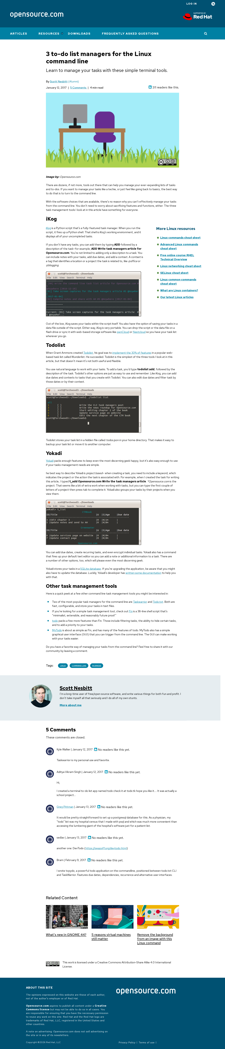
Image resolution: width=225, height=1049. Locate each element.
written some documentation (143, 573)
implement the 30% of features (131, 352)
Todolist (88, 352)
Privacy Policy (127, 1042)
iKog (48, 228)
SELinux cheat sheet (174, 273)
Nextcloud (139, 332)
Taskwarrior (140, 602)
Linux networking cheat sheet (180, 266)
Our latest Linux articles (176, 297)
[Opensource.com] (37, 15)
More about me (71, 705)
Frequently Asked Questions (130, 33)
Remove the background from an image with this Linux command (155, 939)
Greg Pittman (65, 807)
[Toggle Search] (205, 33)
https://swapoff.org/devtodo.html (106, 848)
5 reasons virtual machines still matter (111, 937)
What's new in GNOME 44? (66, 935)
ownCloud (123, 332)
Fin (131, 611)
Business (96, 665)
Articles (18, 33)
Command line (79, 665)
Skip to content (128, 242)
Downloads (79, 33)
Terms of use (147, 1042)
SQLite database (90, 568)
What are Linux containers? (179, 290)
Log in (191, 3)
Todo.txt (158, 602)
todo (55, 620)
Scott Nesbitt (59, 81)
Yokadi (50, 460)
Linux (63, 665)
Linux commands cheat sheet (180, 237)
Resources (49, 33)
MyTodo (57, 630)
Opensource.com (37, 1005)
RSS (213, 4)
